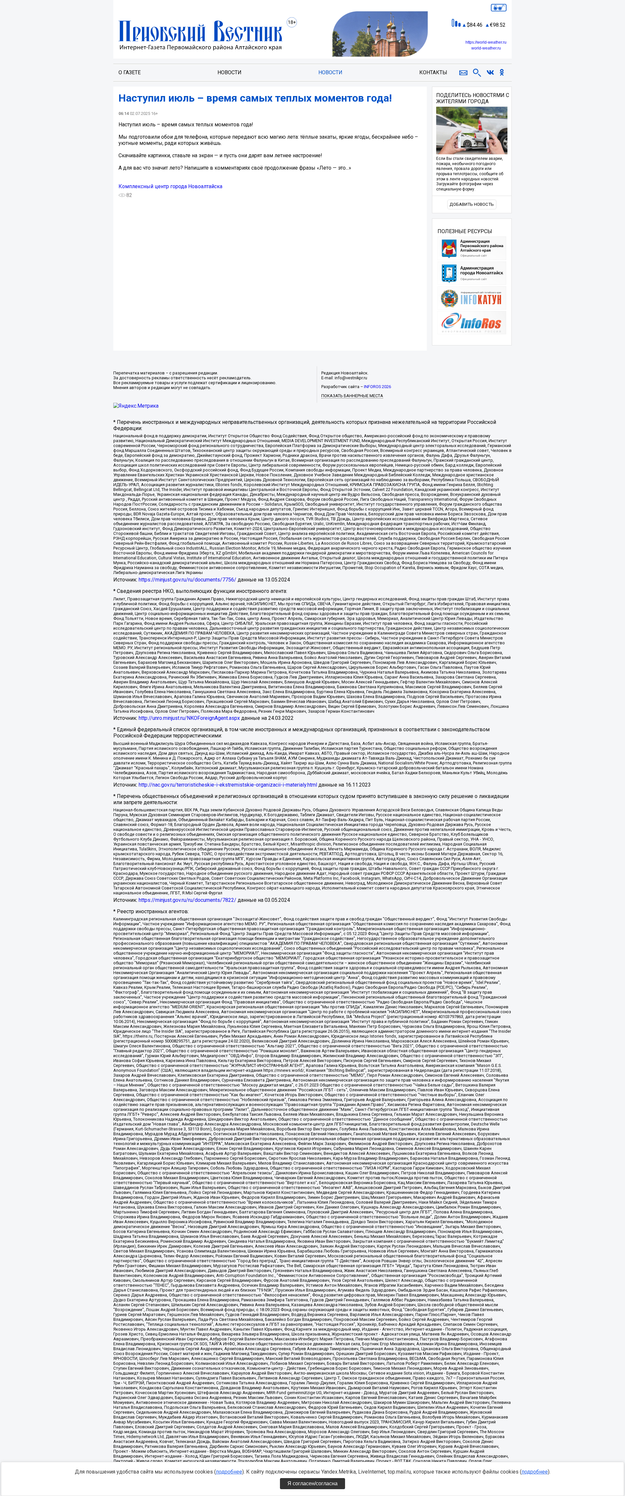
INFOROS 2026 (377, 386)
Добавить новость (472, 204)
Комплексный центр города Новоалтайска (170, 186)
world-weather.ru (486, 48)
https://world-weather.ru (486, 42)
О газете (129, 72)
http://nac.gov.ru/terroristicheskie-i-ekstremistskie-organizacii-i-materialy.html (228, 785)
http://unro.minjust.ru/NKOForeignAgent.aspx (189, 718)
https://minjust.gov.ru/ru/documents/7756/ (187, 580)
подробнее (229, 1472)
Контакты (433, 72)
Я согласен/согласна (312, 1483)
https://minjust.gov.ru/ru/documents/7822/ (187, 900)
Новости (229, 72)
